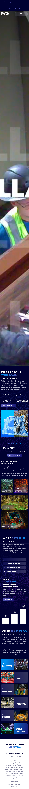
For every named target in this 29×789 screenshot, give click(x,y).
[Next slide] (23, 770)
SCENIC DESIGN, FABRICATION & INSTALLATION (15, 2)
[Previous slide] (6, 770)
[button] (21, 14)
